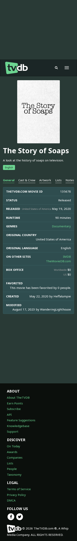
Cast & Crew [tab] (26, 180)
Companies (15, 457)
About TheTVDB (18, 397)
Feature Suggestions (21, 420)
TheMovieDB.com (58, 261)
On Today (13, 446)
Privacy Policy (16, 495)
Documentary (61, 226)
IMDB (67, 256)
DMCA (11, 500)
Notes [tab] (70, 180)
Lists (10, 463)
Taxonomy (14, 474)
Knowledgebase (18, 426)
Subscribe (14, 409)
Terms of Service (19, 489)
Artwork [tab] (45, 180)
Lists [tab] (58, 180)
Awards (12, 452)
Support (12, 431)
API (9, 415)
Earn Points (15, 403)
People (12, 469)
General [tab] (8, 180)
